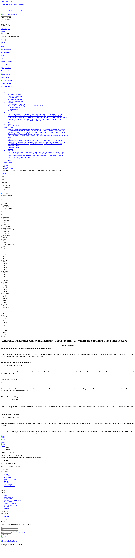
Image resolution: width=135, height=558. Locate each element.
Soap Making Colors (14, 147)
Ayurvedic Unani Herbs (15, 96)
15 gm (5, 295)
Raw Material (12, 111)
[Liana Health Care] (9, 14)
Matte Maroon (7, 228)
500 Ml (5, 264)
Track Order (12, 11)
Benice (5, 203)
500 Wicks (6, 293)
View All (10, 122)
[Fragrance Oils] (6, 68)
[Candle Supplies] (6, 80)
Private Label (8, 162)
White (4, 246)
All (4, 336)
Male (4, 329)
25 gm (5, 297)
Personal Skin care (13, 109)
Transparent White (8, 244)
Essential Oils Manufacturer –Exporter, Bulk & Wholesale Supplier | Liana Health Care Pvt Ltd (35, 114)
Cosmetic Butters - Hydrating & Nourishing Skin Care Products (26, 106)
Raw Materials (8, 102)
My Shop (7, 516)
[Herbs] (3, 43)
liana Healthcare (7, 207)
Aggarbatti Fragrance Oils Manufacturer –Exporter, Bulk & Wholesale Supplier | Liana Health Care (37, 132)
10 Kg (5, 286)
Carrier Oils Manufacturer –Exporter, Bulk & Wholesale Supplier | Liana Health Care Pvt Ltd (35, 116)
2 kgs (4, 278)
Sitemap (6, 508)
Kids (4, 332)
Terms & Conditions (10, 503)
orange (5, 237)
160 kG (5, 322)
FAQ (7, 11)
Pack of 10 (6, 308)
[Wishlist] (4, 32)
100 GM (5, 267)
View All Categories (6, 86)
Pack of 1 (5, 300)
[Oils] (3, 55)
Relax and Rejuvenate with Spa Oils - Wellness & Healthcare (26, 121)
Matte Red (6, 231)
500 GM (5, 273)
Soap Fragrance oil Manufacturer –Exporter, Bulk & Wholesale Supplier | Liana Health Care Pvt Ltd (37, 142)
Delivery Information (10, 505)
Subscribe (4, 534)
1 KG (4, 276)
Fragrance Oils (8, 127)
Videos (6, 487)
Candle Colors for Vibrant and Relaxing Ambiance (22, 157)
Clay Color (6, 220)
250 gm (5, 298)
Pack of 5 (5, 306)
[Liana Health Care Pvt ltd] (9, 541)
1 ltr (4, 265)
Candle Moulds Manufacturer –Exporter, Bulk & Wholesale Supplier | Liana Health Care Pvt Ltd (36, 155)
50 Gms (5, 282)
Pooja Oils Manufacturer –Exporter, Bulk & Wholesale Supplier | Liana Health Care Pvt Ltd (34, 119)
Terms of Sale (8, 502)
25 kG (5, 320)
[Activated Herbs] (6, 61)
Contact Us (19, 11)
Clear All (3, 173)
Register (7, 29)
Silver (4, 242)
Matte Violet (6, 233)
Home (6, 165)
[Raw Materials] (6, 49)
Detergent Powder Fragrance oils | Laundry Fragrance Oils (25, 134)
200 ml (5, 262)
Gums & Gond (12, 97)
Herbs (6, 93)
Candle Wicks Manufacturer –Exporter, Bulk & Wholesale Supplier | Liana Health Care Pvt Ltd (35, 154)
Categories (7, 167)
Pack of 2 (5, 302)
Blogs (6, 481)
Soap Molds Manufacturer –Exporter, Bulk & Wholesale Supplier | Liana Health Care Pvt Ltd (35, 144)
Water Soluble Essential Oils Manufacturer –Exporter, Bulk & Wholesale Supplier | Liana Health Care (37, 117)
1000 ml (5, 280)
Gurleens (5, 205)
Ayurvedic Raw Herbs (14, 94)
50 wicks (5, 287)
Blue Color (6, 217)
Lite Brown (6, 226)
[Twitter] (3, 536)
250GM (5, 271)
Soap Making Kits (13, 145)
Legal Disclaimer (9, 507)
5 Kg (4, 284)
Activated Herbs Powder (15, 126)
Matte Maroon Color (9, 230)
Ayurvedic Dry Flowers (15, 99)
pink (4, 239)
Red (4, 241)
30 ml (4, 256)
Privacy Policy (8, 497)
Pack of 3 (5, 304)
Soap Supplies (8, 139)
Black (4, 215)
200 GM (5, 269)
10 (3, 315)
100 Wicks (6, 289)
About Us (7, 476)
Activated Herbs (9, 124)
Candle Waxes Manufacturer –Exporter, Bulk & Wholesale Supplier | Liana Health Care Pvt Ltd (36, 152)
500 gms (5, 275)
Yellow (5, 248)
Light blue (6, 224)
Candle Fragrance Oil (14, 159)
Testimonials (8, 484)
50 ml (4, 258)
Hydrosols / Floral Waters (15, 107)
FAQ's (6, 495)
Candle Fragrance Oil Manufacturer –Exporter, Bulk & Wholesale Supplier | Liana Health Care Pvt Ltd (38, 135)
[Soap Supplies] (5, 74)
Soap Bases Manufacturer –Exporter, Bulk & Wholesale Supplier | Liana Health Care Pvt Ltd (35, 140)
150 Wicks (6, 291)
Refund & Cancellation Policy (13, 500)
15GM (5, 317)
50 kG (5, 318)
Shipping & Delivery (10, 479)
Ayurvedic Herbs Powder (15, 101)
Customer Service (9, 486)
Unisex (5, 334)
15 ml (4, 254)
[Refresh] (22, 532)
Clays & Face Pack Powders (16, 104)
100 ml (5, 260)
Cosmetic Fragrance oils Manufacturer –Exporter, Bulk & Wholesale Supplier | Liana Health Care (36, 129)
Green (5, 222)
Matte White (6, 235)
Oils (5, 112)
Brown (5, 219)
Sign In (3, 29)
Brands (6, 482)
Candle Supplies (9, 150)
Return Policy (8, 498)
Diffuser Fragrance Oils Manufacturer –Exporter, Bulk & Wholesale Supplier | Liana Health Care (36, 130)
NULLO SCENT (8, 209)
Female (5, 330)
